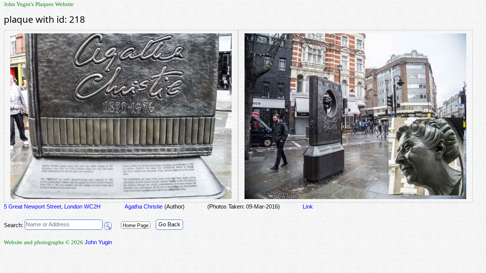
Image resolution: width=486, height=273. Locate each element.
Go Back (169, 224)
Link (308, 206)
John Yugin (98, 242)
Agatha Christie (143, 206)
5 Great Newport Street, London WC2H (52, 206)
